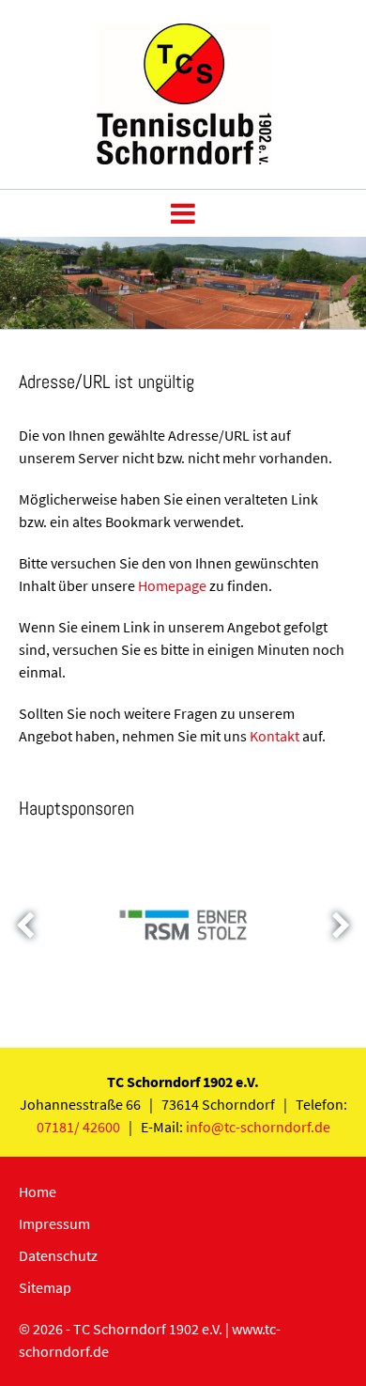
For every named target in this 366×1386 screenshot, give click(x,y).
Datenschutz (58, 1255)
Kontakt (274, 735)
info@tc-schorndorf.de (258, 1126)
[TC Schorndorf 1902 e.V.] (183, 158)
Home (37, 1191)
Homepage (172, 585)
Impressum (54, 1223)
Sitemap (45, 1287)
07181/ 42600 (78, 1126)
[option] (183, 283)
